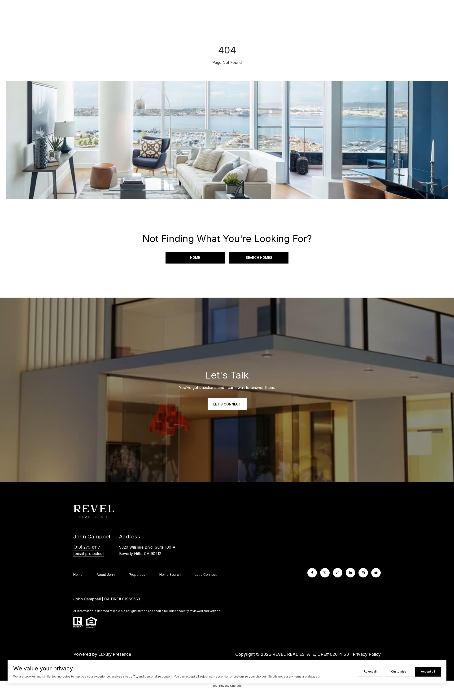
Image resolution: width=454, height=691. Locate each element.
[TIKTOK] (337, 572)
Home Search (170, 574)
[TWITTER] (325, 572)
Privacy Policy (367, 654)
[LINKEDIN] (350, 572)
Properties (137, 574)
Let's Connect (206, 575)
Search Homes (259, 257)
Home (195, 257)
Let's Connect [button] (227, 404)
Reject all (370, 671)
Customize (398, 671)
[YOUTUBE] (376, 572)
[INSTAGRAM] (363, 572)
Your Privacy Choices (227, 685)
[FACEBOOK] (312, 572)
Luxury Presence (114, 654)
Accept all (428, 671)
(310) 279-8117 (86, 547)
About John (106, 574)
